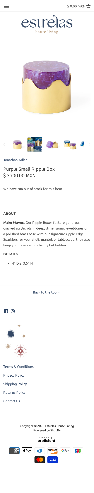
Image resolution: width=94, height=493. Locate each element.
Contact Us (11, 401)
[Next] (89, 144)
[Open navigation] (6, 6)
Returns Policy (14, 392)
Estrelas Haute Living (59, 426)
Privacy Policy (13, 375)
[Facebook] (6, 310)
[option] (17, 144)
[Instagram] (13, 310)
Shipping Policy (15, 383)
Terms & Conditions (18, 366)
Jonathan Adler (15, 159)
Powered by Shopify (47, 430)
